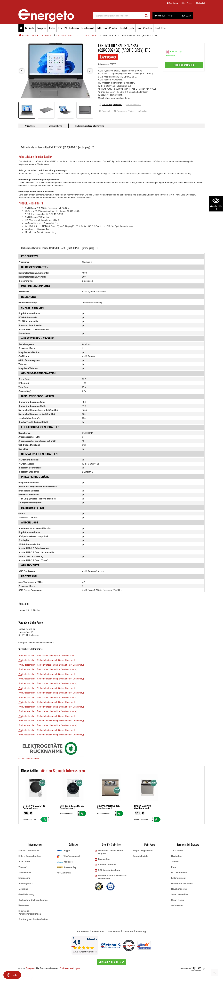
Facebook (105, 110)
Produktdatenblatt (29, 819)
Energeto (30, 968)
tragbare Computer (67, 35)
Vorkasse (68, 861)
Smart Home (160, 28)
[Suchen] (146, 15)
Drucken (144, 110)
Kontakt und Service (28, 850)
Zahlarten (128, 931)
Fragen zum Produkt (125, 110)
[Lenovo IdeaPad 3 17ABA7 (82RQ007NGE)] (55, 71)
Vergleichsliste (140, 855)
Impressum (24, 877)
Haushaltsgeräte (127, 28)
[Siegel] (110, 886)
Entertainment (87, 28)
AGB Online (24, 861)
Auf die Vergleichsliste (112, 104)
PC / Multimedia (71, 28)
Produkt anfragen (184, 65)
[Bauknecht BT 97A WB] (36, 788)
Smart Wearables (144, 28)
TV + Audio (29, 28)
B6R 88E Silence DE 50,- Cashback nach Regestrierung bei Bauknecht (72, 809)
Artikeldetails (30, 125)
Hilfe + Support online (29, 855)
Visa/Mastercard (72, 856)
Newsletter (23, 905)
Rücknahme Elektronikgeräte (33, 899)
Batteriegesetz (25, 883)
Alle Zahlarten (64, 872)
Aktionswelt (177, 905)
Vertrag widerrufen (110, 962)
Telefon (52, 28)
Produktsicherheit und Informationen (89, 125)
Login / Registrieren (143, 850)
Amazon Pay (70, 867)
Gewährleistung (26, 894)
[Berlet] (20, 35)
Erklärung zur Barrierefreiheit (33, 919)
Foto (60, 28)
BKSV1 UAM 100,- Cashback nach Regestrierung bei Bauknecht (143, 809)
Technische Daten (55, 125)
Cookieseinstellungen (70, 968)
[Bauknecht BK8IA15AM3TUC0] (110, 788)
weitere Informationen (28, 758)
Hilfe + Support (187, 3)
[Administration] (204, 968)
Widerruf (22, 866)
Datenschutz (24, 872)
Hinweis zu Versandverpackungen (29, 912)
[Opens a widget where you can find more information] (12, 975)
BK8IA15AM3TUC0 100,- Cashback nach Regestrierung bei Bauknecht (109, 809)
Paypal (67, 850)
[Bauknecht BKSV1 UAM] (147, 788)
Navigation (41, 28)
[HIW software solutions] (196, 968)
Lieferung (23, 888)
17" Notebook (89, 35)
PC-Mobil (47, 35)
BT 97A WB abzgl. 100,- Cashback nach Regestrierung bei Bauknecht (34, 809)
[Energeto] (55, 15)
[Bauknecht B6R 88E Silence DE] (73, 788)
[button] (21, 70)
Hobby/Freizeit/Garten (107, 28)
